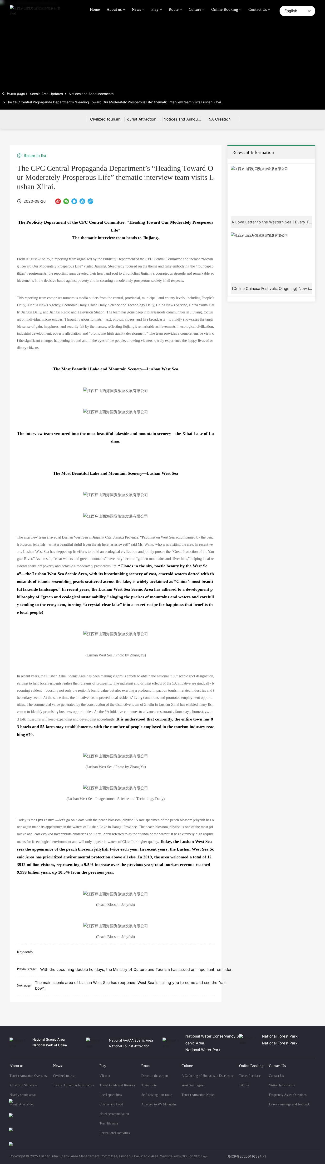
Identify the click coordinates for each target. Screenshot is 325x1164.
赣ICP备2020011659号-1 (246, 1156)
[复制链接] (90, 201)
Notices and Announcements (91, 94)
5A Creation (220, 119)
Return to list (34, 155)
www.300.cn (183, 1156)
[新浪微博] (58, 201)
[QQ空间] (82, 201)
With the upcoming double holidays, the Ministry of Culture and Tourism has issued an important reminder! (136, 969)
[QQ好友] (74, 201)
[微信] (66, 201)
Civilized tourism (105, 119)
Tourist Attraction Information (143, 123)
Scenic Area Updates (46, 94)
